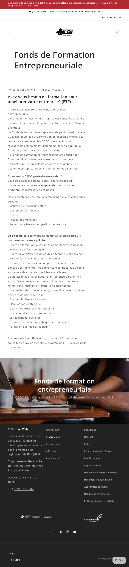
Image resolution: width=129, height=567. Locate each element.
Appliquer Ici (53, 458)
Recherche (90, 429)
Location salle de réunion (98, 451)
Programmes (53, 437)
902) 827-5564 (24, 489)
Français (15, 559)
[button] (9, 32)
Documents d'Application (98, 479)
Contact (88, 437)
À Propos (51, 451)
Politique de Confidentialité (99, 501)
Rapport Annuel (92, 465)
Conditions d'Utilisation (97, 494)
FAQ (86, 444)
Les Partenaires (92, 458)
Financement (53, 429)
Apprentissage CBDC (96, 486)
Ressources (52, 444)
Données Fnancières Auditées (100, 472)
